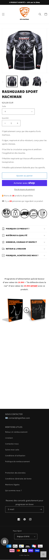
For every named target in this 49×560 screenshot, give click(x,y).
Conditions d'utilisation (15, 455)
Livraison (9, 438)
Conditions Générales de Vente (18, 478)
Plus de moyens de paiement (24, 189)
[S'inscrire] (41, 509)
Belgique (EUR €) (23, 536)
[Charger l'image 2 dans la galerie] (24, 81)
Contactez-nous (12, 444)
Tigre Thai (26, 555)
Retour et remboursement (16, 432)
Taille (4, 106)
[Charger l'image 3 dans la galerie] (36, 81)
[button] (3, 14)
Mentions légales (12, 484)
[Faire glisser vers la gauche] (3, 82)
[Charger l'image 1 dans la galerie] (12, 81)
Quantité (5, 118)
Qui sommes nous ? (13, 490)
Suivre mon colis (12, 449)
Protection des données (15, 473)
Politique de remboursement (17, 461)
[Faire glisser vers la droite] (46, 82)
